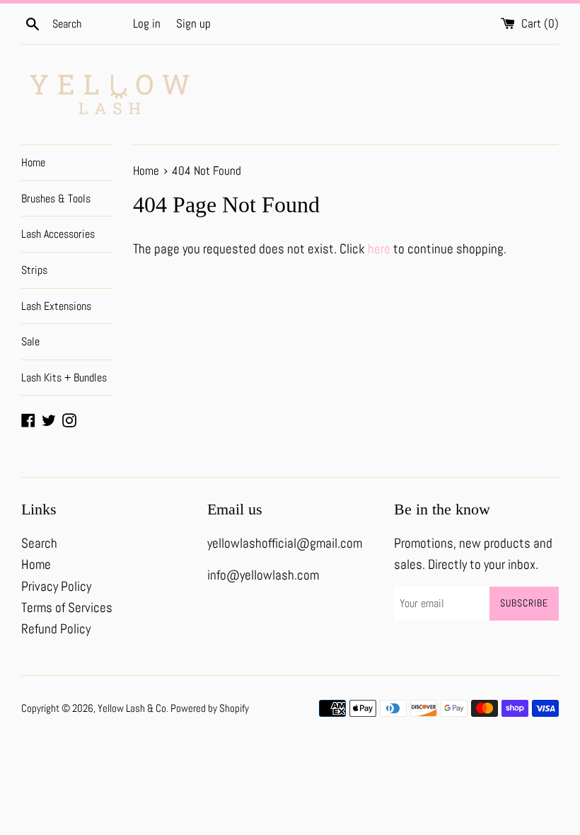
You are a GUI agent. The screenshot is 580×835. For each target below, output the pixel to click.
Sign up (193, 23)
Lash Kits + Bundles (64, 377)
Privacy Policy (56, 586)
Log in (147, 23)
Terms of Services (66, 607)
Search (39, 543)
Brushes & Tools (56, 198)
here (379, 249)
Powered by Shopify (209, 708)
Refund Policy (56, 629)
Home (33, 162)
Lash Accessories (58, 233)
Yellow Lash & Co (132, 708)
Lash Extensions (56, 306)
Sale (30, 341)
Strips (34, 270)
